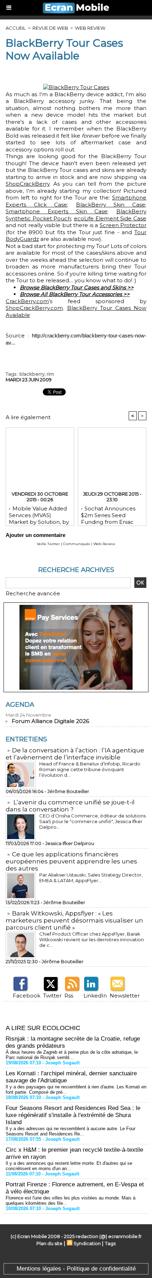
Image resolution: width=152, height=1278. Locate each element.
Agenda (20, 705)
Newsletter (125, 995)
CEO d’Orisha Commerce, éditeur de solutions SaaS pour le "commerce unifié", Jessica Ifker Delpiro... (92, 821)
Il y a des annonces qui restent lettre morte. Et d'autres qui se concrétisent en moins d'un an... (69, 1166)
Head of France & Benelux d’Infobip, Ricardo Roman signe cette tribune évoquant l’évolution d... (89, 769)
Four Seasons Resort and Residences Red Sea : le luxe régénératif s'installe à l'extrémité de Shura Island (73, 1115)
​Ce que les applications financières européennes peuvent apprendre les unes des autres (71, 861)
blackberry (32, 374)
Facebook (26, 995)
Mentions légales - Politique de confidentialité (76, 1268)
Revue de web (50, 28)
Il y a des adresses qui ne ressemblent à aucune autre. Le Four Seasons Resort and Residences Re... (70, 1131)
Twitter (52, 995)
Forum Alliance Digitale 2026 (50, 721)
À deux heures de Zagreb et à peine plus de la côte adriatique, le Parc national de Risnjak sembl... (72, 1054)
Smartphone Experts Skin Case (56, 211)
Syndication (87, 1243)
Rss (68, 995)
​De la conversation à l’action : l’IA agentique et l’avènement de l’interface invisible (75, 754)
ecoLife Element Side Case (110, 218)
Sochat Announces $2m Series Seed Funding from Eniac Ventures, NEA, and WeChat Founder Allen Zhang (112, 514)
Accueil (16, 28)
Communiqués (76, 544)
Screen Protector (123, 225)
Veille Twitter (48, 544)
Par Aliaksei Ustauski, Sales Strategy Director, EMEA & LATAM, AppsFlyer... (90, 877)
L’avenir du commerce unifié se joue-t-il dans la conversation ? (70, 806)
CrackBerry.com (27, 301)
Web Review (90, 28)
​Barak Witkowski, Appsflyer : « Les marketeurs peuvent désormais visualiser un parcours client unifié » (74, 920)
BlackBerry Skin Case (110, 204)
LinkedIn (95, 995)
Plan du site (49, 1243)
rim (50, 374)
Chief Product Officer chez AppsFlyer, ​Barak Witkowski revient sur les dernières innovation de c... (91, 939)
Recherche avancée (33, 593)
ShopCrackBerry (27, 183)
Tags (110, 1243)
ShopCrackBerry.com (34, 308)
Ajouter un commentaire (35, 535)
